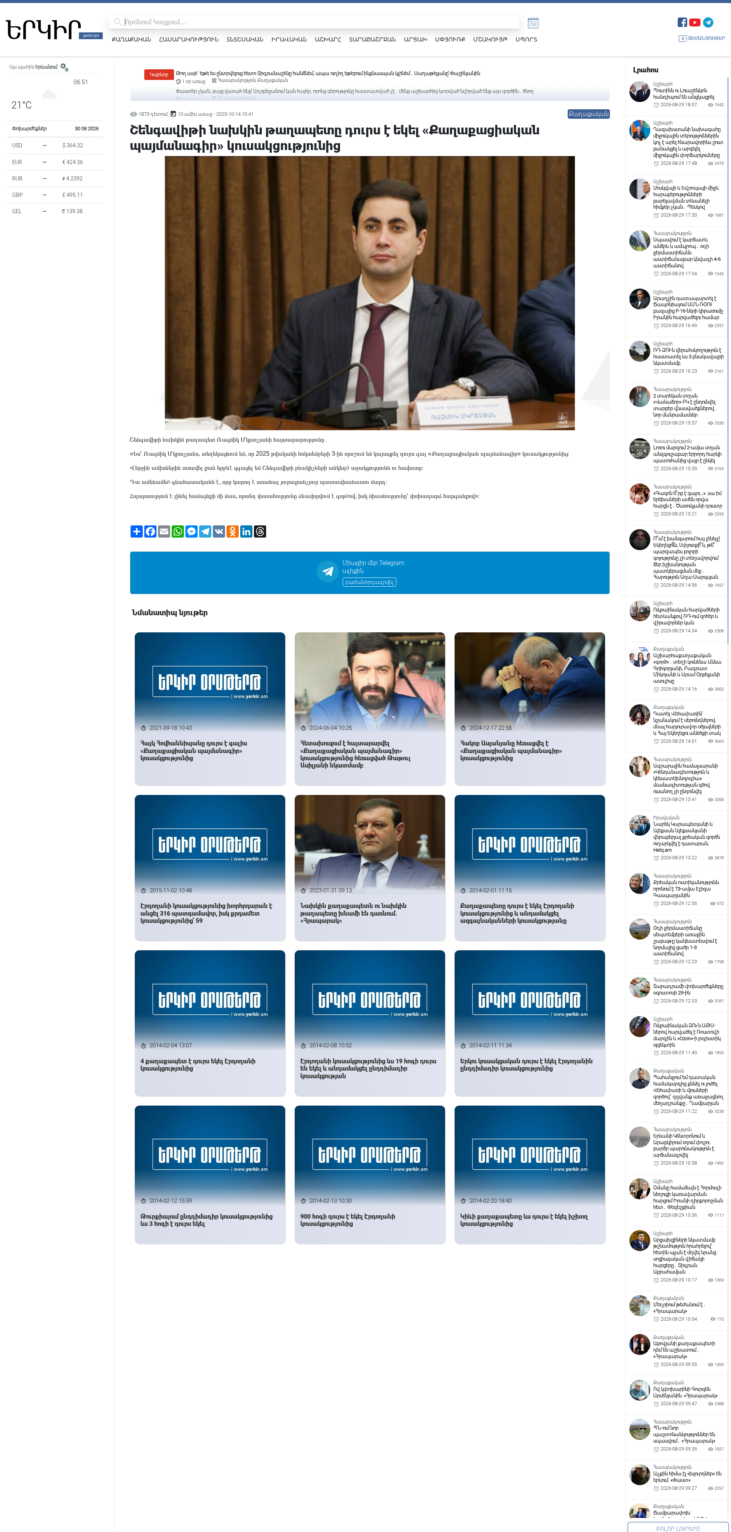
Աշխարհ (328, 39)
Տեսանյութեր (706, 38)
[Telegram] (708, 21)
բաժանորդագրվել (369, 582)
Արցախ (415, 39)
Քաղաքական (131, 39)
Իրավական (289, 39)
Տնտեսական (245, 39)
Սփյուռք (450, 39)
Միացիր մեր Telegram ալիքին (373, 566)
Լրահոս (645, 70)
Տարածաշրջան (372, 39)
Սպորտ (526, 39)
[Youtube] (695, 21)
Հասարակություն (189, 39)
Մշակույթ (490, 39)
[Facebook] (682, 21)
